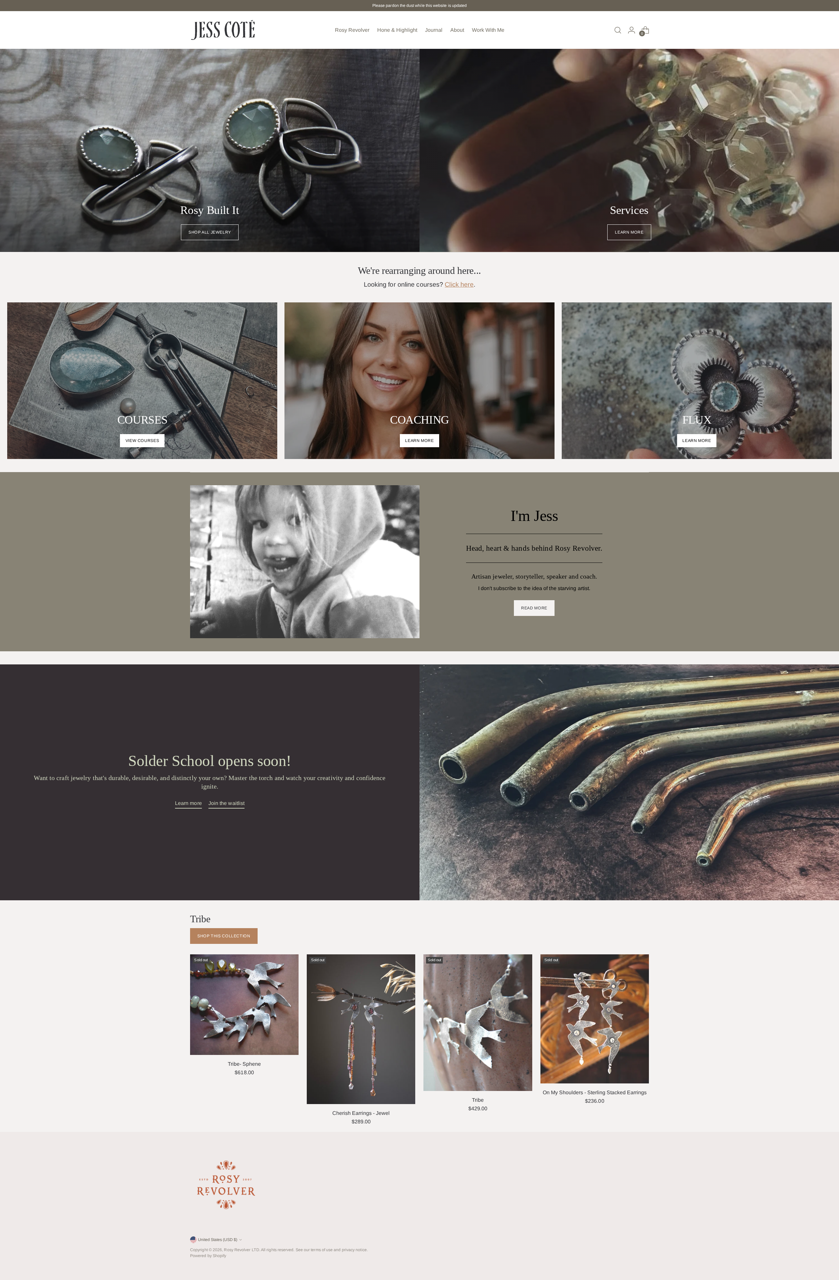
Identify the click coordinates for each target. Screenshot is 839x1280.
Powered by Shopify (208, 1255)
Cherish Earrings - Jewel (361, 1113)
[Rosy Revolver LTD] (223, 30)
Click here (459, 284)
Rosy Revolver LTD (241, 1250)
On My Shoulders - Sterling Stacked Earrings (595, 1092)
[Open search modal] (617, 30)
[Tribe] (477, 1022)
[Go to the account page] (631, 30)
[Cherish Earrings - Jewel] (361, 1029)
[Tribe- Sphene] (244, 1004)
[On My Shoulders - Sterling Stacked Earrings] (594, 1019)
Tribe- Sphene (244, 1064)
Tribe (478, 1100)
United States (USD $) (217, 1239)
